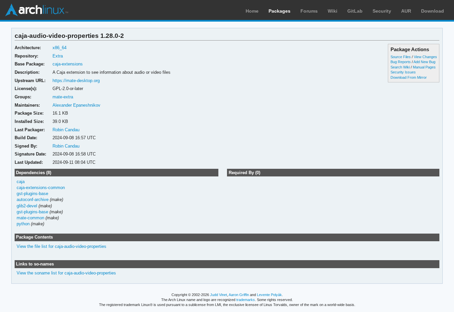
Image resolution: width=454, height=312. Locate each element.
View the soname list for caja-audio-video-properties (66, 272)
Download (432, 11)
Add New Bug (424, 62)
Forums (309, 11)
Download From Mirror (409, 77)
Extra (58, 55)
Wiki (332, 11)
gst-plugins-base (32, 193)
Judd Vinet (218, 295)
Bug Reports (401, 62)
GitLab (355, 11)
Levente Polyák (269, 295)
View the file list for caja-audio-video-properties (61, 246)
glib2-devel (27, 205)
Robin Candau (66, 129)
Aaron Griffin (239, 295)
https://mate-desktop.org (76, 80)
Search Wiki (400, 67)
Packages (279, 11)
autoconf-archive (33, 199)
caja (21, 181)
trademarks (245, 300)
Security (382, 11)
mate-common (30, 217)
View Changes (425, 57)
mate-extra (63, 96)
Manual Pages (424, 67)
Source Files (401, 57)
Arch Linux (36, 10)
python (23, 223)
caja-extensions (68, 63)
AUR (406, 11)
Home (252, 11)
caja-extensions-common (41, 187)
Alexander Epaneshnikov (76, 105)
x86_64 (59, 47)
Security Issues (403, 72)
